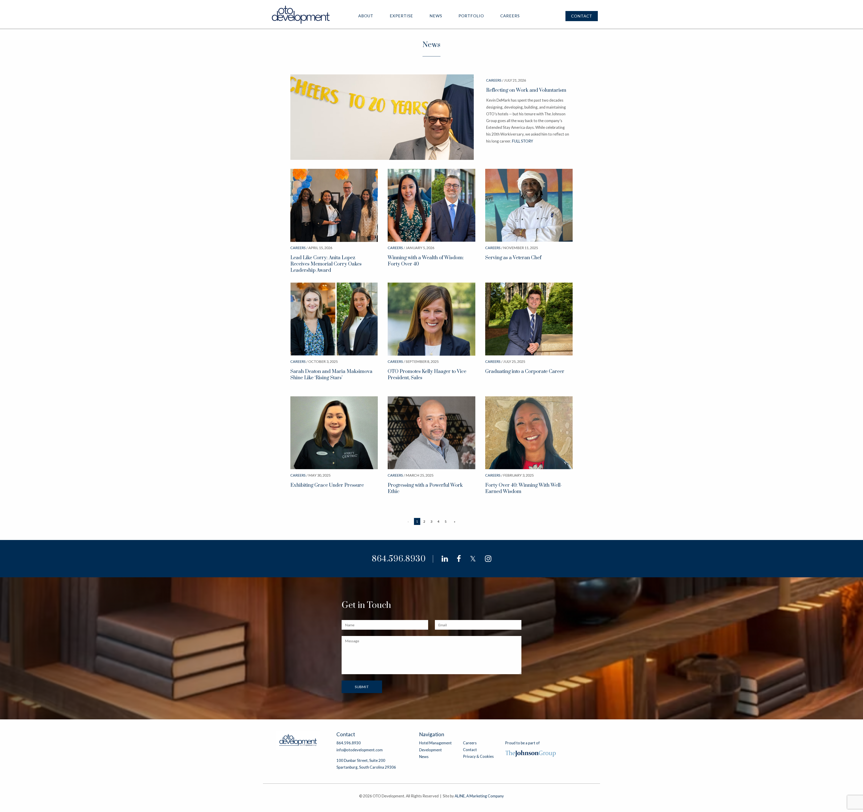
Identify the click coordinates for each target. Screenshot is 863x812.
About (365, 15)
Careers (510, 15)
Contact (581, 15)
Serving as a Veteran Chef (513, 258)
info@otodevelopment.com (359, 749)
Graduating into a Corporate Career (524, 371)
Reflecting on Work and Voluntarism (526, 90)
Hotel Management (435, 743)
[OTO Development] (301, 14)
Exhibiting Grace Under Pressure (327, 485)
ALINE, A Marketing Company (479, 796)
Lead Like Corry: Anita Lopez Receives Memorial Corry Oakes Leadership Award (326, 264)
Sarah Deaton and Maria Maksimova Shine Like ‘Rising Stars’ (331, 374)
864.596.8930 (399, 559)
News (435, 15)
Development (430, 749)
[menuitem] (365, 16)
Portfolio (471, 15)
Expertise (401, 15)
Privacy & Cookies (478, 756)
